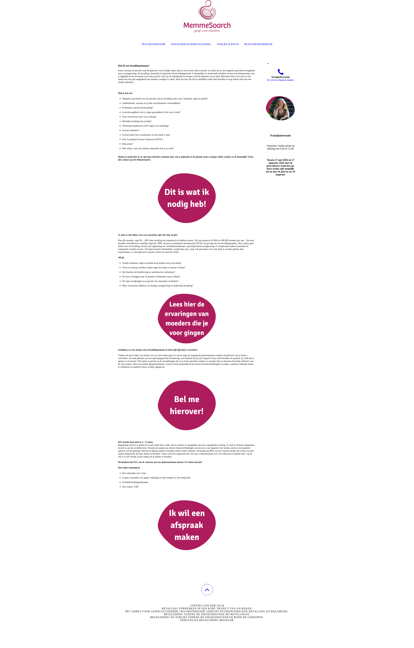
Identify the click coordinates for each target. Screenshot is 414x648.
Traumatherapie (153, 44)
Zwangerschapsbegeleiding (191, 44)
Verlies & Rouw (228, 44)
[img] (207, 16)
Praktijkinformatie (258, 44)
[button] (207, 589)
